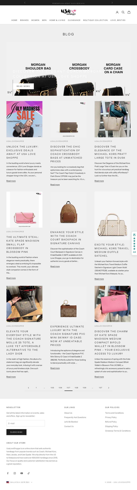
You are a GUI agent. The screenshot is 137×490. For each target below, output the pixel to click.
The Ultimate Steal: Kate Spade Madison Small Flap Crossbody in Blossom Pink (22, 244)
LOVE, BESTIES (118, 20)
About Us (68, 413)
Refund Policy (111, 422)
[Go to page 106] (28, 388)
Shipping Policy (111, 426)
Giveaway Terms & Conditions (118, 431)
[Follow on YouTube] (21, 473)
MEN (44, 20)
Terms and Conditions (114, 413)
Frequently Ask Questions (75, 417)
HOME (15, 20)
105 (52, 388)
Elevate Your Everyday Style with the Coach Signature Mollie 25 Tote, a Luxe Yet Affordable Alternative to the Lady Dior (23, 342)
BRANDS (24, 20)
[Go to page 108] (109, 388)
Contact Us (69, 426)
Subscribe (16, 432)
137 (100, 388)
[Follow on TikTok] (28, 473)
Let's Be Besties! (71, 422)
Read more (23, 86)
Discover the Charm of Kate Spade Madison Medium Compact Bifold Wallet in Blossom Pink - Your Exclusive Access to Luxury (112, 342)
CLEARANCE (74, 20)
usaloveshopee (15, 141)
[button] (134, 243)
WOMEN (35, 20)
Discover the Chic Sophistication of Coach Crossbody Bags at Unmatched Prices (66, 154)
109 (84, 388)
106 (60, 388)
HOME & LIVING (57, 20)
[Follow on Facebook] (7, 473)
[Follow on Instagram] (14, 473)
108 (76, 388)
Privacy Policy (111, 417)
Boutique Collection (95, 20)
